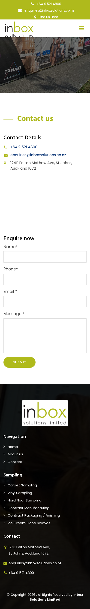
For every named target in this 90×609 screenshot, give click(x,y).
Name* (10, 247)
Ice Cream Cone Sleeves (29, 522)
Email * (10, 291)
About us (15, 454)
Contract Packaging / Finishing (34, 515)
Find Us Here (48, 17)
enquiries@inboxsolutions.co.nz (49, 10)
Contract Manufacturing (28, 507)
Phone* (10, 269)
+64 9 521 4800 (48, 4)
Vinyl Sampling (20, 492)
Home (13, 446)
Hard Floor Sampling (25, 500)
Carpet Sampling (22, 485)
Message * (13, 314)
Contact (15, 461)
